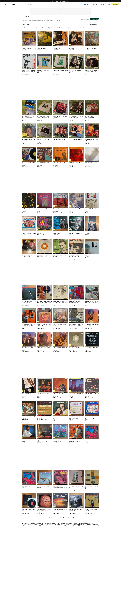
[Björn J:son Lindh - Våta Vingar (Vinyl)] (92, 154)
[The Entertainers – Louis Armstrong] (60, 130)
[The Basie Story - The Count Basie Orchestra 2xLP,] (92, 315)
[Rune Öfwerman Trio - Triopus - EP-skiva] (44, 385)
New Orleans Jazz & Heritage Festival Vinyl (91, 510)
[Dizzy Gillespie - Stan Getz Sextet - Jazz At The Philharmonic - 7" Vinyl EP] (76, 154)
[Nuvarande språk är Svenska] (85, 4)
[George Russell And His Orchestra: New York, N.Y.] (76, 385)
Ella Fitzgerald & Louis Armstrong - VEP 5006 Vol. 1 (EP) (76, 47)
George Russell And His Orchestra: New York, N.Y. (76, 394)
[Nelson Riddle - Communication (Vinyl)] (29, 500)
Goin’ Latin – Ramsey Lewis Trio (75, 139)
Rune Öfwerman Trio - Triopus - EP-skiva (44, 394)
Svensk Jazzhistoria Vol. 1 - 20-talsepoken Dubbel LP (75, 417)
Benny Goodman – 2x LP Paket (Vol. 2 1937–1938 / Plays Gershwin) (28, 117)
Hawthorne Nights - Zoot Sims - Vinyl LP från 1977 (75, 510)
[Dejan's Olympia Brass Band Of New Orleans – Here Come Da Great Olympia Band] (92, 38)
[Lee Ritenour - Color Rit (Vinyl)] (44, 223)
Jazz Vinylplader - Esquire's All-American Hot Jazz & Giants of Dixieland (91, 209)
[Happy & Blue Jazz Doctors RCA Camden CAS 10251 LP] (44, 431)
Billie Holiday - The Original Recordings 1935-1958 (74, 302)
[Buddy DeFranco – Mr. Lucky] (76, 61)
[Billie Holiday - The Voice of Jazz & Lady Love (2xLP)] (92, 223)
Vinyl (24, 24)
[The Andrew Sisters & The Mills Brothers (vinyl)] (29, 154)
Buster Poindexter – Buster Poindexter (27, 348)
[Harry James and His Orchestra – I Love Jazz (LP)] (44, 130)
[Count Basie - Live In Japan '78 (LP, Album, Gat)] (29, 200)
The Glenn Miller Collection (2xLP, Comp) (44, 163)
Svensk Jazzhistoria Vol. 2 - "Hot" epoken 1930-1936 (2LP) (92, 417)
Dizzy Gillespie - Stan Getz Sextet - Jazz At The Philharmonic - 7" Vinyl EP (76, 163)
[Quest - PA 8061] (92, 246)
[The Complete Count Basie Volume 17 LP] (60, 61)
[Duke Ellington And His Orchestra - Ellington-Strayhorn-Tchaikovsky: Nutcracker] (29, 61)
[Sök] (71, 4)
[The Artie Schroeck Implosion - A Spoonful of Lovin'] (60, 339)
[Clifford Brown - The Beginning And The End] (44, 339)
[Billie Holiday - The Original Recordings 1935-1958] (76, 292)
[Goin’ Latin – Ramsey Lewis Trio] (76, 130)
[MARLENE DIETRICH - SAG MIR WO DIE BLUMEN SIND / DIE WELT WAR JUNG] (60, 292)
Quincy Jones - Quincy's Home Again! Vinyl (59, 325)
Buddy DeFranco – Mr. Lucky (75, 70)
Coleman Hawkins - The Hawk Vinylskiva (43, 487)
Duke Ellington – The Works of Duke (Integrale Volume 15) (91, 71)
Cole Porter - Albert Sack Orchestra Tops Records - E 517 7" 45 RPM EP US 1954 (29, 47)
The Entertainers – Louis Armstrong (60, 139)
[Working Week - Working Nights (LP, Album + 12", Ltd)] (60, 223)
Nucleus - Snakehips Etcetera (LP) (29, 416)
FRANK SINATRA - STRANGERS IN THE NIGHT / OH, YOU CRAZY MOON (76, 325)
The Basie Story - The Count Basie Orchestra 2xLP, (92, 325)
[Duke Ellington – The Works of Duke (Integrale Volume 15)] (92, 61)
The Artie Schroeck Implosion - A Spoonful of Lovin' (60, 348)
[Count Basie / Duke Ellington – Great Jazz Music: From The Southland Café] (44, 107)
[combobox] (47, 4)
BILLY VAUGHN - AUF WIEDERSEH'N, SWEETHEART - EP (60, 487)
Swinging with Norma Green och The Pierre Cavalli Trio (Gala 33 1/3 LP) (60, 209)
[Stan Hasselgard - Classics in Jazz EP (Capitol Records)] (60, 38)
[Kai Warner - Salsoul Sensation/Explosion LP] (92, 107)
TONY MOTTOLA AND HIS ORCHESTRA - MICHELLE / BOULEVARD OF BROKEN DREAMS (76, 348)
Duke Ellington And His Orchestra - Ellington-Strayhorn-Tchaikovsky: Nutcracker (29, 71)
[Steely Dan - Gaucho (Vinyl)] (44, 61)
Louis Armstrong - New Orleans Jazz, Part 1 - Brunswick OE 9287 (76, 232)
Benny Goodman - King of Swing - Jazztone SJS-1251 (76, 209)
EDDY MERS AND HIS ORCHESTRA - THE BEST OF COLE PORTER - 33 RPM (92, 394)
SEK (88, 4)
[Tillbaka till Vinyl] (22, 24)
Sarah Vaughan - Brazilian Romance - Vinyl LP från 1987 (60, 441)
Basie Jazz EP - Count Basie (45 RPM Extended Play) (44, 47)
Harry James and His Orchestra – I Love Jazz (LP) (44, 140)
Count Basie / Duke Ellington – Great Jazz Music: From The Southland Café (43, 117)
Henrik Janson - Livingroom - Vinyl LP (76, 487)
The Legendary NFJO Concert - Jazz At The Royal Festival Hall (28, 394)
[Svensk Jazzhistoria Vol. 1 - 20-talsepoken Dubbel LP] (76, 408)
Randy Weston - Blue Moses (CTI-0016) (92, 441)
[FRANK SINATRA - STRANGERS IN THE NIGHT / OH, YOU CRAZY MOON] (76, 315)
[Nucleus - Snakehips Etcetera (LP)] (29, 408)
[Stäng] (120, 1)
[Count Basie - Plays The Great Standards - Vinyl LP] (29, 246)
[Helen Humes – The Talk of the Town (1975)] (29, 130)
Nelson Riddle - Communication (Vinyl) (28, 510)
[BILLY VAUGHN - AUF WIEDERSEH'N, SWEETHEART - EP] (60, 477)
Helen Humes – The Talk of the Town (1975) (28, 140)
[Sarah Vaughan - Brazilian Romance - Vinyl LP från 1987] (60, 431)
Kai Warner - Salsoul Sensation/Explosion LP (89, 117)
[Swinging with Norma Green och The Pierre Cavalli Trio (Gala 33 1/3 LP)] (60, 200)
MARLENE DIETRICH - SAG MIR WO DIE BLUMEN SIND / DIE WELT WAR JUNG (60, 302)
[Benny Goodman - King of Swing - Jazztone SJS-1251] (76, 200)
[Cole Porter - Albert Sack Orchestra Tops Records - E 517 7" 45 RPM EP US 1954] (29, 38)
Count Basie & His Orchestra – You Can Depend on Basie (76, 117)
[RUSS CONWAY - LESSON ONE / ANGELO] (60, 246)
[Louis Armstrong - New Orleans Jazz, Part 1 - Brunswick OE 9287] (76, 223)
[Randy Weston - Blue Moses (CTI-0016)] (92, 431)
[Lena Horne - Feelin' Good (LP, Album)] (44, 200)
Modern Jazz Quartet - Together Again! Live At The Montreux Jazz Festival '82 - (44, 510)
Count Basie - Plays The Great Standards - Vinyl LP (28, 256)
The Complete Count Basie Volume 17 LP (60, 71)
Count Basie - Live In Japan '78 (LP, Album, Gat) (29, 209)
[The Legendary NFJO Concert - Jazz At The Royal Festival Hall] (29, 385)
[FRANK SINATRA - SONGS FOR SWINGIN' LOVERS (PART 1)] (60, 385)
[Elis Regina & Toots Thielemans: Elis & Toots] (60, 408)
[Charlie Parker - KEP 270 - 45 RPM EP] (60, 154)
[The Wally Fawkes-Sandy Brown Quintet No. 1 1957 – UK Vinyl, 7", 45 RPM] (29, 315)
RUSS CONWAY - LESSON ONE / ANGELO (59, 256)
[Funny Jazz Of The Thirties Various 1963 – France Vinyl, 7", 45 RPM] (92, 292)
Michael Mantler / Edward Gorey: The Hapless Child (91, 348)
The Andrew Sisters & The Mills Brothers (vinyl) (28, 163)
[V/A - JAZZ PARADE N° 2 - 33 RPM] (44, 408)
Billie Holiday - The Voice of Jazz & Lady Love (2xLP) (92, 232)
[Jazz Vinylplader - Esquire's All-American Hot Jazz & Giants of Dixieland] (92, 200)
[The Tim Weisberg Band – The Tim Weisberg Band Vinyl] (29, 292)
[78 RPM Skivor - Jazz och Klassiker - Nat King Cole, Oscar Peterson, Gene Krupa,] (44, 292)
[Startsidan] (12, 4)
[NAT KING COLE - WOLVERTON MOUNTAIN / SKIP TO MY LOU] (76, 246)
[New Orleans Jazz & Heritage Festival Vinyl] (92, 500)
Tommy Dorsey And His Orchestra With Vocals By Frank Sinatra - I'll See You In (44, 325)
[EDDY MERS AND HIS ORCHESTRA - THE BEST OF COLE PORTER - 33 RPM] (92, 385)
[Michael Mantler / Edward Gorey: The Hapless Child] (92, 339)
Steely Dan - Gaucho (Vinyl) (43, 70)
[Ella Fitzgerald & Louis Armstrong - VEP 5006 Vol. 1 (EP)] (76, 38)
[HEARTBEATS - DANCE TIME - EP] (92, 477)
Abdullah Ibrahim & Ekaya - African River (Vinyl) (29, 441)
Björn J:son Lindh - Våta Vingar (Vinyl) (91, 163)
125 (68, 517)
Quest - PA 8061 (88, 255)
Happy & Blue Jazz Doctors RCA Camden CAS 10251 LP (44, 441)
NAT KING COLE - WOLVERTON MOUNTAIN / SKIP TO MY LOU (75, 256)
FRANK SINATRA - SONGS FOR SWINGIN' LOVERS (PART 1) (59, 394)
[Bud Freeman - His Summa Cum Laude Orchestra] (92, 130)
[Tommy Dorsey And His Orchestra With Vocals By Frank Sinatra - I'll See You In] (44, 315)
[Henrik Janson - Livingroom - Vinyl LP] (76, 477)
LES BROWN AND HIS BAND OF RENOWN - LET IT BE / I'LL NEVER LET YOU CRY (44, 256)
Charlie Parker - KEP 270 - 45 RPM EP (60, 163)
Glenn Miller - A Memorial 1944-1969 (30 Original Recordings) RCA (29, 232)
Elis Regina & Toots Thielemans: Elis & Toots (59, 417)
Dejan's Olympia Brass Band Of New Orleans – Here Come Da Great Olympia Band (91, 47)
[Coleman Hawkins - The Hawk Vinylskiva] (44, 477)
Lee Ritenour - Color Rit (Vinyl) (43, 231)
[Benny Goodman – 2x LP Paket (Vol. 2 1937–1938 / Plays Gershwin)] (29, 107)
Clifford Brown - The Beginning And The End (43, 348)
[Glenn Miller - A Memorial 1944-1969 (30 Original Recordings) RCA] (29, 223)
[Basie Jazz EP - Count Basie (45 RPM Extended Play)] (44, 38)
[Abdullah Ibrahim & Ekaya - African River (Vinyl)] (29, 431)
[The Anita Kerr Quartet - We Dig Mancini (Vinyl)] (60, 500)
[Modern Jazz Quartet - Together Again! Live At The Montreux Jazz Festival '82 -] (44, 500)
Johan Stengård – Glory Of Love (60, 116)
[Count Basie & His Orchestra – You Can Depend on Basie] (76, 107)
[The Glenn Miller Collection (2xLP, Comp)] (44, 154)
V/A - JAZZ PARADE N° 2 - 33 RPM (44, 416)
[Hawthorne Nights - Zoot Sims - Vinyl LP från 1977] (76, 500)
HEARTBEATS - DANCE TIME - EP (91, 486)
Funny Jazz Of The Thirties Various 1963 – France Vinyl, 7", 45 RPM (92, 302)
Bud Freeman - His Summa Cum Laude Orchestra (91, 140)
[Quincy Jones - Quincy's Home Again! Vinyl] (60, 315)
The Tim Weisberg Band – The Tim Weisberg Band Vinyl (29, 302)
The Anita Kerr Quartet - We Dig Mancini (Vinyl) (60, 510)
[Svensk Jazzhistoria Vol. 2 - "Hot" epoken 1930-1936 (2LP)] (92, 408)
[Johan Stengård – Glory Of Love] (60, 107)
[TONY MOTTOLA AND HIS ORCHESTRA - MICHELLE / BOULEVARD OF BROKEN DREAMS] (76, 339)
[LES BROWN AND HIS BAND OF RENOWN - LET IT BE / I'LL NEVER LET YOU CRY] (44, 246)
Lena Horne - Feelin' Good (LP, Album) (43, 209)
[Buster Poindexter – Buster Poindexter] (29, 339)
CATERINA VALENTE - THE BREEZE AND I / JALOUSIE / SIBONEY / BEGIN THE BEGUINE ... (76, 441)
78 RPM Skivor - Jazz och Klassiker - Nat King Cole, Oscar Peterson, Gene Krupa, (44, 302)
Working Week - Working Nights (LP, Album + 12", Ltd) (60, 232)
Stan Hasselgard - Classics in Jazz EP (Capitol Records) (60, 47)
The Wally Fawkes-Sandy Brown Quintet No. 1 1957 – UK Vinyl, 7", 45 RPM (29, 325)
